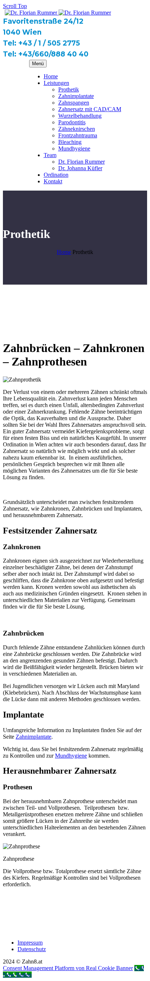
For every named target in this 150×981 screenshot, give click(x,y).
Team (50, 155)
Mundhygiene (74, 148)
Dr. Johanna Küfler (80, 168)
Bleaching (70, 142)
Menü (38, 63)
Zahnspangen (73, 102)
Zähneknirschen (76, 129)
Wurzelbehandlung (80, 116)
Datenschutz (31, 949)
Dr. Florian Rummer (81, 162)
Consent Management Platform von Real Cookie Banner (68, 968)
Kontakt (53, 181)
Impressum (30, 942)
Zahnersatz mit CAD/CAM (89, 109)
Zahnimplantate (76, 96)
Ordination (56, 175)
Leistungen (56, 83)
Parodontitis (72, 122)
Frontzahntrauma (77, 135)
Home (51, 76)
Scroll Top (15, 6)
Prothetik (68, 89)
